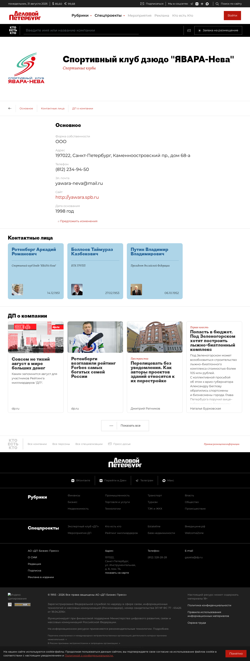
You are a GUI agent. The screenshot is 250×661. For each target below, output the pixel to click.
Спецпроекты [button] (109, 15)
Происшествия (195, 508)
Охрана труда (197, 622)
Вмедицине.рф (195, 526)
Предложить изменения (78, 221)
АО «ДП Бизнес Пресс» (43, 550)
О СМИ (32, 557)
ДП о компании (82, 108)
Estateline (154, 526)
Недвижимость (78, 508)
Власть (189, 495)
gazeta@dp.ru (194, 557)
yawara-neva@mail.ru (79, 183)
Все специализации (89, 444)
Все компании (37, 444)
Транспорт (155, 495)
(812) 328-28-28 (157, 557)
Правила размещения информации (221, 444)
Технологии (113, 508)
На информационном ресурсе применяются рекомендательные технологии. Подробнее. (108, 628)
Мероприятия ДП (80, 533)
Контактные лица (52, 108)
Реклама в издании (41, 577)
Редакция (34, 564)
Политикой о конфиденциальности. (89, 655)
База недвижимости (161, 533)
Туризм (153, 502)
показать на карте (117, 572)
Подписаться (154, 3)
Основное (26, 108)
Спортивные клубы (79, 68)
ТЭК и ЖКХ (155, 508)
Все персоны (61, 444)
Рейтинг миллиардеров (121, 533)
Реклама (161, 16)
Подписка (34, 570)
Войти (232, 15)
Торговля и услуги (117, 502)
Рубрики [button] (81, 15)
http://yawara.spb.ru (77, 197)
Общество (192, 502)
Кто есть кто (113, 526)
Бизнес (72, 502)
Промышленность (117, 495)
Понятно (236, 653)
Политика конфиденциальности (209, 605)
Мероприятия (140, 16)
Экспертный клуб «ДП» (83, 526)
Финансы (74, 495)
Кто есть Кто (182, 16)
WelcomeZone (194, 533)
